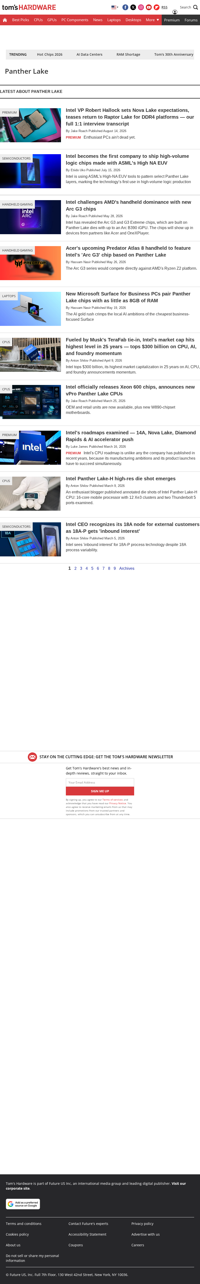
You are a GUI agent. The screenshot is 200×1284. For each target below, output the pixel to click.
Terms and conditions (23, 1223)
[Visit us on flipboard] (157, 7)
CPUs (38, 19)
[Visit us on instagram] (141, 7)
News (97, 19)
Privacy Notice (117, 803)
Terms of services (113, 799)
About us (13, 1245)
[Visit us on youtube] (149, 7)
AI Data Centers (89, 54)
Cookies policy (17, 1234)
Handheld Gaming (17, 204)
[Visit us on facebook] (125, 7)
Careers (137, 1245)
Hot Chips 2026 (49, 54)
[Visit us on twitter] (133, 7)
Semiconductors (16, 158)
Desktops (133, 19)
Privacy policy (142, 1223)
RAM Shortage (128, 54)
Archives (126, 569)
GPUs (52, 19)
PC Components (74, 19)
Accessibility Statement (87, 1234)
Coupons (76, 1245)
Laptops (114, 19)
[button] (189, 7)
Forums (191, 20)
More (150, 19)
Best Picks (20, 19)
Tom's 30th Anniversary (173, 54)
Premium (172, 20)
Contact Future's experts (88, 1223)
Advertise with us (145, 1234)
